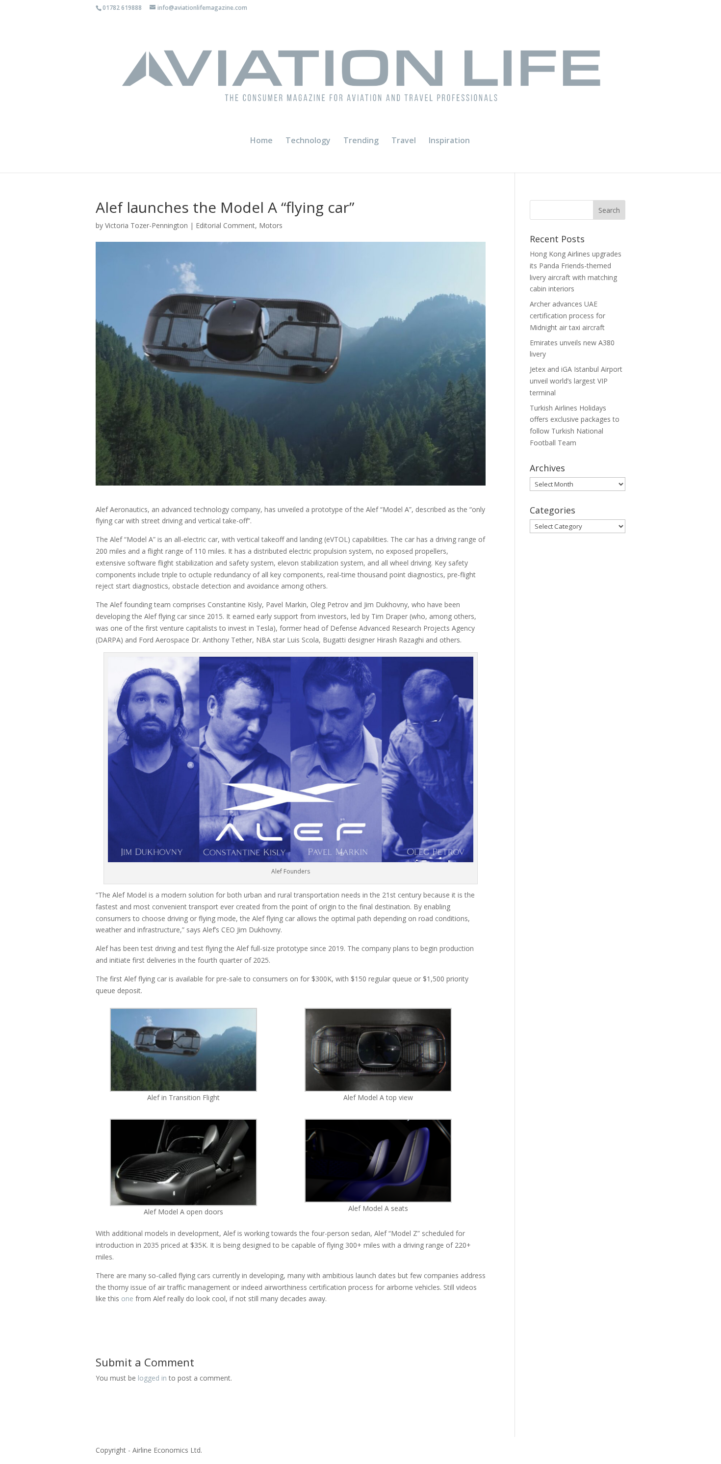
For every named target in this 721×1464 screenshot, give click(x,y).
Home (261, 141)
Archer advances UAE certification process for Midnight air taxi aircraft (567, 315)
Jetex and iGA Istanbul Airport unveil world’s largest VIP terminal (576, 380)
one (127, 1298)
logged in (152, 1378)
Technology (308, 141)
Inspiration (449, 141)
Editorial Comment (225, 225)
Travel (403, 141)
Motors (271, 225)
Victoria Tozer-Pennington (146, 225)
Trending (361, 141)
